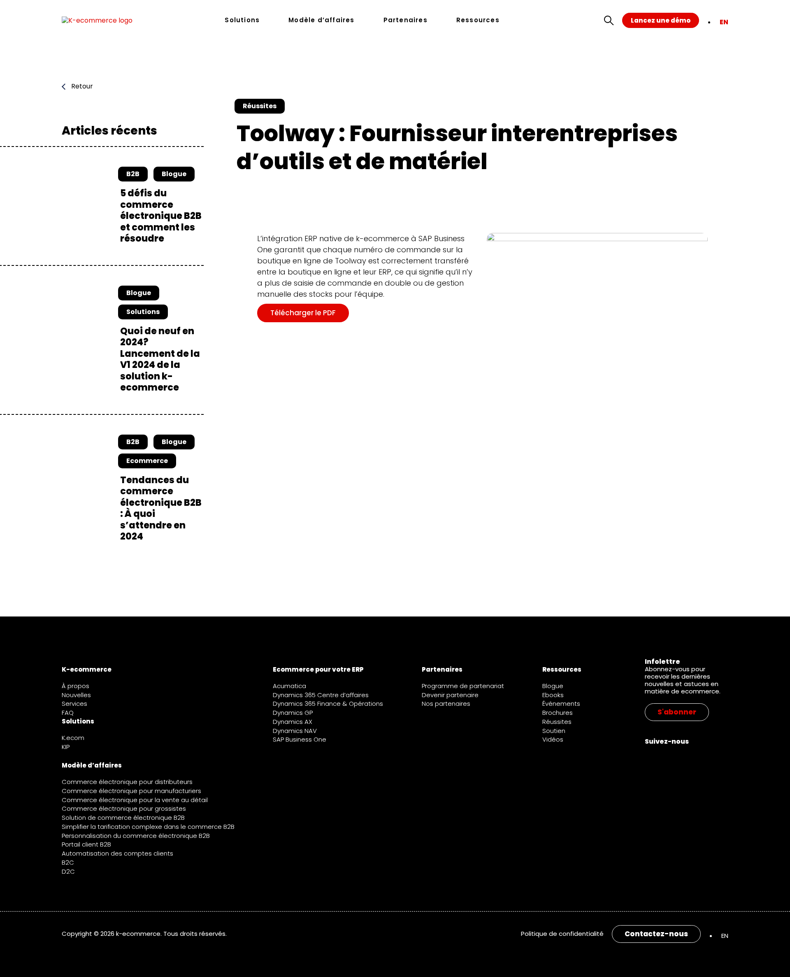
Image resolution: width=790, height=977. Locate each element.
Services (74, 703)
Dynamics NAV (295, 730)
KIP (66, 746)
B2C (68, 862)
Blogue (552, 686)
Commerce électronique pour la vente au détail (135, 800)
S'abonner (677, 712)
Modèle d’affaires (321, 20)
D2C (68, 871)
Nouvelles (76, 695)
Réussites (557, 721)
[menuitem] (724, 22)
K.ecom (73, 737)
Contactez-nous (656, 934)
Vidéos (552, 739)
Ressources (478, 20)
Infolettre (662, 661)
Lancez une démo (660, 20)
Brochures (557, 712)
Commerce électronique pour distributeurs (127, 781)
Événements (561, 703)
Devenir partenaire (450, 695)
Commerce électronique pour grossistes (124, 808)
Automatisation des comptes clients (117, 853)
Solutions (242, 20)
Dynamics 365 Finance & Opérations (328, 703)
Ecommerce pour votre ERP (318, 669)
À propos (75, 686)
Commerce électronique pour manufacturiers (131, 790)
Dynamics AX (292, 721)
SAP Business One (299, 739)
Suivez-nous (667, 741)
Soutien (553, 730)
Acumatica (289, 686)
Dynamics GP (293, 712)
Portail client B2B (86, 844)
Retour (81, 86)
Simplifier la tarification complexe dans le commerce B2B (148, 826)
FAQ (68, 712)
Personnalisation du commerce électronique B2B (136, 835)
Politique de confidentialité (562, 933)
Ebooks (553, 695)
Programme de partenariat (463, 686)
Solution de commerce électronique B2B (123, 817)
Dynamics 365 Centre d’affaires (321, 695)
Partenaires (405, 20)
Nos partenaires (446, 703)
